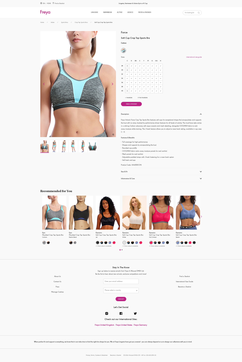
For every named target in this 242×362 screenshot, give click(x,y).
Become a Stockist (184, 287)
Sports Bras (64, 22)
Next (201, 216)
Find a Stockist (131, 104)
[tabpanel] (54, 222)
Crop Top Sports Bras (81, 22)
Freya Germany (140, 325)
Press (57, 287)
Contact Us (57, 282)
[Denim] (110, 242)
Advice (130, 13)
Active (119, 13)
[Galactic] (102, 242)
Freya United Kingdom (104, 325)
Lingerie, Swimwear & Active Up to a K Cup (133, 3)
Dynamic (99, 233)
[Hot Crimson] (114, 242)
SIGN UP (121, 299)
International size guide (194, 57)
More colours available (103, 246)
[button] (44, 84)
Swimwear (107, 13)
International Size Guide (184, 282)
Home (42, 22)
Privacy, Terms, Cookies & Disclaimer (97, 355)
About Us (57, 277)
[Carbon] (44, 242)
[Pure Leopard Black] (106, 242)
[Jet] (97, 242)
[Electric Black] (48, 242)
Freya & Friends (144, 13)
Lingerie (94, 13)
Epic (43, 233)
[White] (124, 242)
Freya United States (124, 325)
